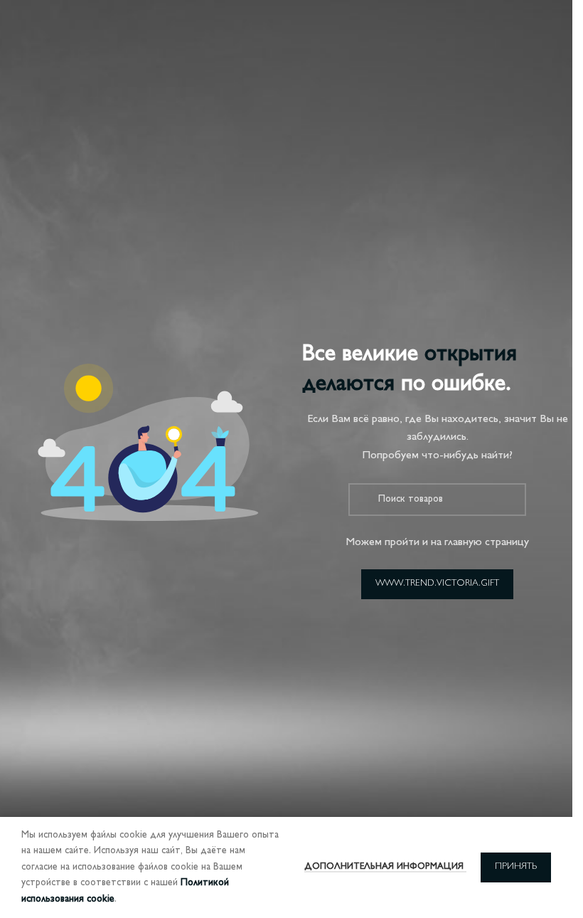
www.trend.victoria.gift (437, 583)
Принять (516, 866)
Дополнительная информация (385, 866)
